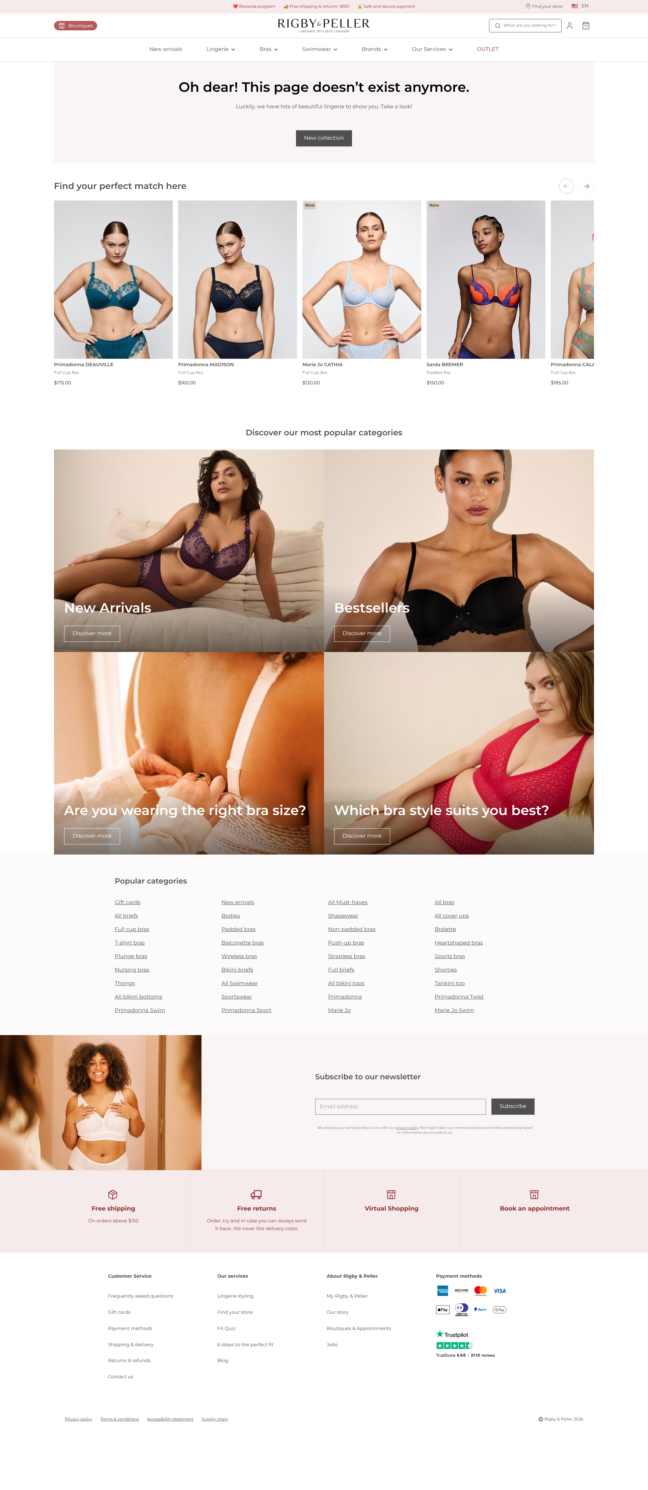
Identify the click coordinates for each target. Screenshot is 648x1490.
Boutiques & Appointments (359, 1328)
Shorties (446, 970)
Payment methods (130, 1328)
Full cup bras (132, 929)
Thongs (125, 983)
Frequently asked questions (140, 1296)
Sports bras (450, 956)
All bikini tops (346, 983)
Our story (338, 1312)
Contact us (120, 1377)
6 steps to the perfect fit (245, 1345)
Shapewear (343, 916)
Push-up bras (346, 943)
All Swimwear (239, 983)
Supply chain (215, 1419)
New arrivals (166, 49)
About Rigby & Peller (352, 1276)
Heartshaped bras (459, 943)
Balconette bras (242, 943)
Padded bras (238, 929)
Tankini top (450, 983)
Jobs (332, 1345)
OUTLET (487, 49)
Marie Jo (339, 1010)
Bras (265, 49)
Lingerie (217, 49)
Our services (232, 1276)
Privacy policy (78, 1419)
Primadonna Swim (140, 1010)
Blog (222, 1360)
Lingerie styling (235, 1296)
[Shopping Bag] (586, 25)
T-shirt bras (130, 943)
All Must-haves (348, 902)
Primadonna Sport (246, 1010)
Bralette (445, 929)
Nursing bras (132, 970)
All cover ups (452, 916)
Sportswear (236, 997)
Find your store (235, 1312)
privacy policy (407, 1128)
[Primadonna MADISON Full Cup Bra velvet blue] (237, 279)
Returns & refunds (129, 1360)
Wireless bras (239, 956)
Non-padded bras (351, 929)
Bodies (230, 916)
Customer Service (130, 1276)
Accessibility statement (170, 1419)
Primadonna (345, 997)
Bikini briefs (237, 970)
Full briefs (341, 970)
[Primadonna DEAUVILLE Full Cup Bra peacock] (113, 279)
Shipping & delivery (131, 1345)
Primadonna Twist (459, 997)
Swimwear (316, 49)
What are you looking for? (530, 25)
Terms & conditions (119, 1419)
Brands (371, 49)
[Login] (570, 25)
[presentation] (566, 186)
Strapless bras (346, 956)
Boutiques (81, 26)
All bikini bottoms (138, 997)
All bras (444, 902)
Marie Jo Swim (454, 1010)
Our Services (429, 49)
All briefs (126, 916)
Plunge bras (131, 956)
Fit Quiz (226, 1328)
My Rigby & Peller (347, 1296)
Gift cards (127, 902)
